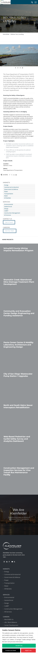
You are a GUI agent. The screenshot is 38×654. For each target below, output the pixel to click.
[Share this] (9, 175)
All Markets (7, 198)
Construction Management (12, 213)
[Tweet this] (12, 175)
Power (6, 191)
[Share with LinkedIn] (14, 175)
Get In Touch (9, 222)
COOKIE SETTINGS (10, 650)
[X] (14, 562)
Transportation (8, 194)
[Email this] (16, 175)
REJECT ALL (28, 650)
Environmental (8, 204)
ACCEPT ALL (19, 645)
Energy (6, 185)
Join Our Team (9, 231)
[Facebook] (9, 562)
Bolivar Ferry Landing (17, 34)
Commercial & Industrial (11, 187)
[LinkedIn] (7, 562)
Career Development (11, 625)
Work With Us (8, 619)
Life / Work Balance (10, 622)
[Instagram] (4, 562)
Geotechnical (8, 206)
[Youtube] (12, 562)
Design (6, 208)
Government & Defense (11, 189)
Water (6, 196)
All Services (7, 215)
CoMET (6, 211)
